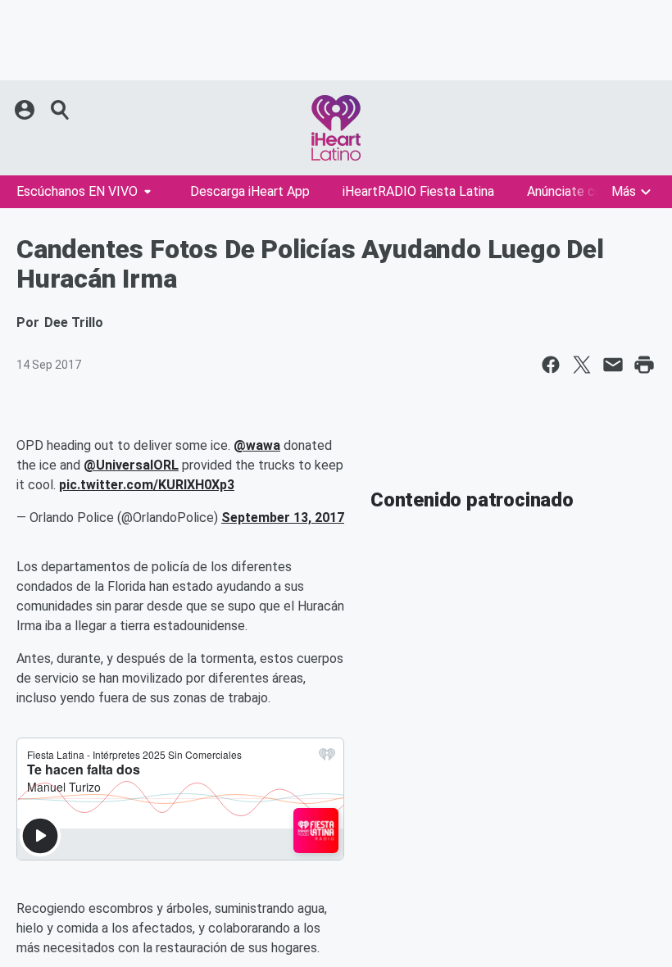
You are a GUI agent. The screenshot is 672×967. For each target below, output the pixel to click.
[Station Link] (336, 128)
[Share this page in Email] (613, 364)
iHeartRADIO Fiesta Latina (418, 191)
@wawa (257, 445)
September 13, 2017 (282, 517)
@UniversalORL (131, 465)
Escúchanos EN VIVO (77, 191)
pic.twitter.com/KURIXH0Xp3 (146, 485)
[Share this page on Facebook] (550, 364)
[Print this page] (644, 364)
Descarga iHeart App (250, 191)
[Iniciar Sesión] (26, 110)
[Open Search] (60, 110)
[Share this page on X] (581, 364)
